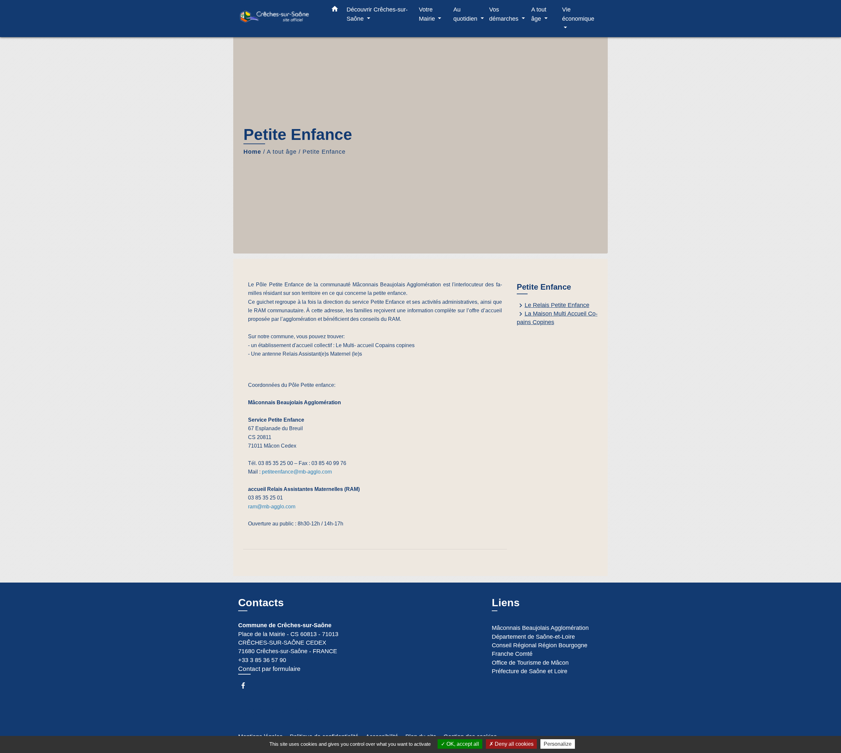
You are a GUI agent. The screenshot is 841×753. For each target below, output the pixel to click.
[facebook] (246, 685)
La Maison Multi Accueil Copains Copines (557, 317)
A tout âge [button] (538, 14)
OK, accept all (462, 744)
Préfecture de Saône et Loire (529, 671)
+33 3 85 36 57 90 (262, 660)
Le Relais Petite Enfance (553, 305)
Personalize (558, 744)
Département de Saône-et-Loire (533, 636)
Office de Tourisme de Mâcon (530, 662)
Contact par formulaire (269, 668)
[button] (335, 10)
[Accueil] (279, 18)
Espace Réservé (278, 711)
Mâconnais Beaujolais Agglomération (540, 628)
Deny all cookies (513, 744)
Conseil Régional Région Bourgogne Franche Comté (539, 649)
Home (252, 151)
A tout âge (282, 151)
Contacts (261, 603)
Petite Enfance (324, 151)
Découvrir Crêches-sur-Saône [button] (377, 14)
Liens (506, 603)
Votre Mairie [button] (428, 14)
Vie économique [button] (578, 14)
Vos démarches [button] (504, 14)
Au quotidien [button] (466, 14)
